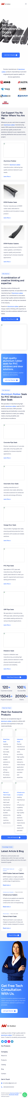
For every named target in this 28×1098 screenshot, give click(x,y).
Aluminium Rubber (11, 394)
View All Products (13, 837)
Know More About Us (9, 319)
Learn (5, 176)
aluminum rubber (15, 165)
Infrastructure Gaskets (8, 892)
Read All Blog (13, 935)
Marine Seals (6, 913)
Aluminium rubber (17, 293)
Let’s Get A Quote (9, 55)
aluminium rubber (9, 125)
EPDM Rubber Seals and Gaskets (13, 873)
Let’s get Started (8, 1011)
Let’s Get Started (10, 380)
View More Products (13, 677)
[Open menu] (26, 4)
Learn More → (7, 217)
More (8, 176)
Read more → (7, 885)
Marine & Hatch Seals (10, 916)
